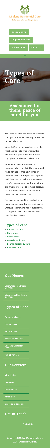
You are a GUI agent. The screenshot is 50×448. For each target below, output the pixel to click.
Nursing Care (13, 233)
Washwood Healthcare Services (15, 287)
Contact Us (36, 47)
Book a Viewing (19, 32)
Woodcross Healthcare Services (16, 296)
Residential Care (15, 230)
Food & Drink (11, 390)
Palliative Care (14, 247)
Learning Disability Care (18, 244)
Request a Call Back (21, 40)
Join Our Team (18, 47)
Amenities (10, 397)
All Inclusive (10, 376)
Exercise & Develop (14, 404)
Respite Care (13, 237)
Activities (9, 383)
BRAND (33, 442)
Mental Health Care (16, 240)
